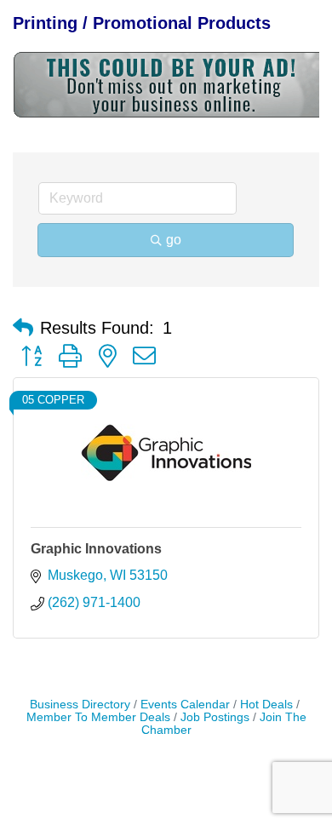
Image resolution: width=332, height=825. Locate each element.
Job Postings (214, 717)
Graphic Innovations (96, 548)
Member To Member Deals (98, 717)
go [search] (173, 239)
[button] (23, 327)
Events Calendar (185, 704)
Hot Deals (266, 704)
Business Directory (80, 704)
